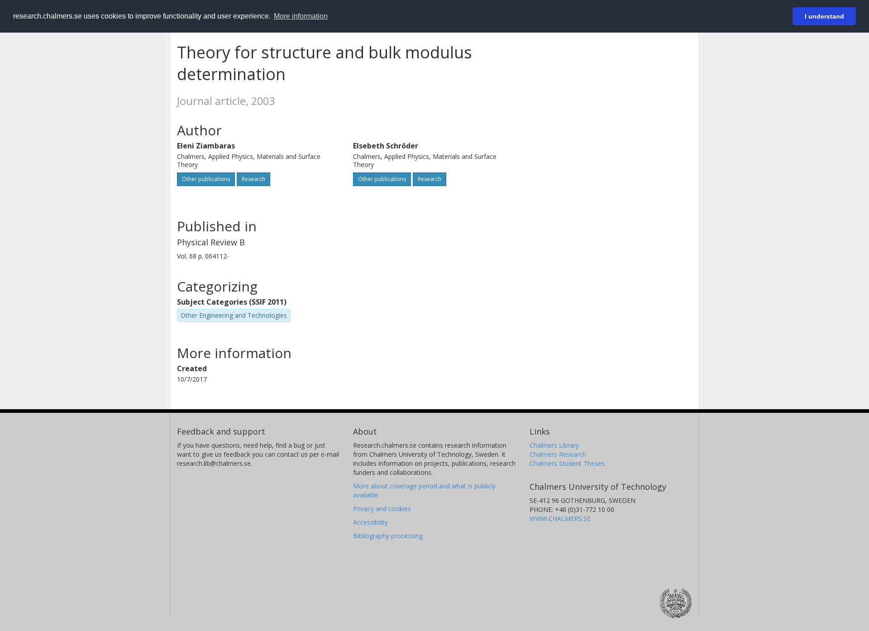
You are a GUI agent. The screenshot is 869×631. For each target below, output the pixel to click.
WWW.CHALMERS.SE (560, 518)
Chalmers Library (554, 445)
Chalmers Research (558, 454)
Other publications (206, 179)
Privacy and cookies (382, 508)
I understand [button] (824, 16)
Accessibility (370, 522)
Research (253, 179)
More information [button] (301, 16)
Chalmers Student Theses (567, 463)
